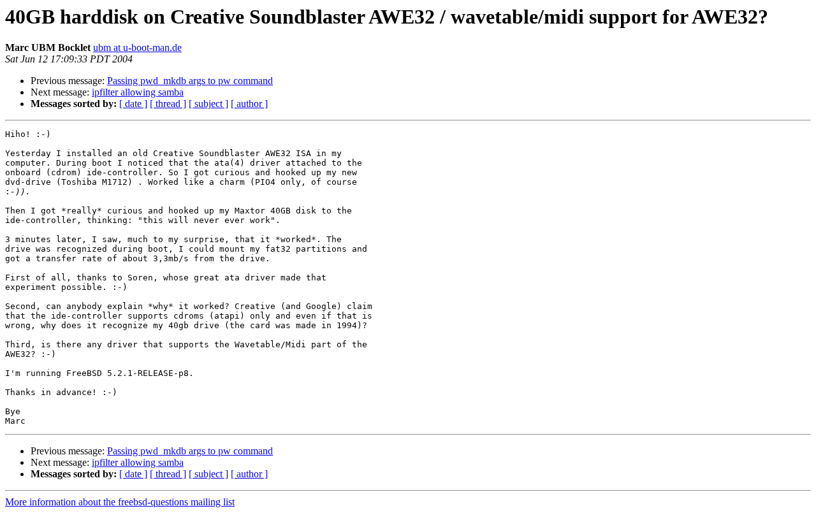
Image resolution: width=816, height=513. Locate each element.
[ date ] (133, 103)
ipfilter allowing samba (138, 92)
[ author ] (249, 103)
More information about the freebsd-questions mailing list (120, 501)
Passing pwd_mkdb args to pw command (190, 80)
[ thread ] (168, 103)
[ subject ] (208, 103)
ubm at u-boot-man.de (137, 47)
